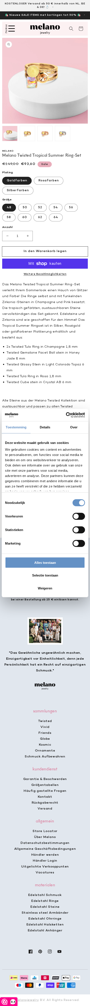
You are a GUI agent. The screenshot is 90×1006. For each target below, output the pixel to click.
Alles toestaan (45, 562)
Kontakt (45, 797)
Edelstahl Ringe (45, 901)
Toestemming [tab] (16, 427)
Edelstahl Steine (45, 907)
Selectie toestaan (45, 575)
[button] (71, 28)
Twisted (45, 721)
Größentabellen (45, 785)
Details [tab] (45, 427)
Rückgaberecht (45, 803)
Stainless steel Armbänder (45, 913)
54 (56, 207)
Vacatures (45, 872)
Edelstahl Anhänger (45, 930)
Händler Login (45, 861)
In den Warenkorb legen (45, 251)
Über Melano (45, 837)
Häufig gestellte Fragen (45, 791)
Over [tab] (74, 427)
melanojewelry (27, 1000)
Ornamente (45, 750)
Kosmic (45, 745)
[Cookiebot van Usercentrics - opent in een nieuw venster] (66, 415)
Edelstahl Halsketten (45, 924)
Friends (44, 733)
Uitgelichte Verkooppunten (45, 866)
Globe (45, 739)
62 (40, 217)
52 (40, 207)
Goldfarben (17, 181)
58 (9, 217)
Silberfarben (18, 190)
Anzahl (7, 227)
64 (56, 217)
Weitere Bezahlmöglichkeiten (45, 274)
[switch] (79, 516)
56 (71, 207)
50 (25, 207)
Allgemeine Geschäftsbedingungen (45, 849)
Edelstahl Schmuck (45, 895)
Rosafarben (48, 181)
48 (9, 207)
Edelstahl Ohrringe (45, 919)
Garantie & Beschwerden (45, 779)
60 (24, 217)
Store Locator (45, 831)
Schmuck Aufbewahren (45, 756)
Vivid (45, 727)
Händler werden (45, 855)
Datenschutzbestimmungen (45, 843)
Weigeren (45, 588)
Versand (45, 808)
